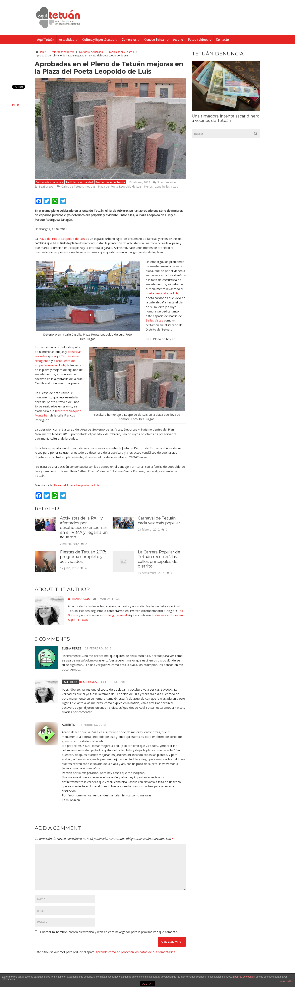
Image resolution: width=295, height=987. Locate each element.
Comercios (129, 39)
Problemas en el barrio (121, 52)
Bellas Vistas (154, 320)
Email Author (109, 599)
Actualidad (66, 39)
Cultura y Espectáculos (98, 39)
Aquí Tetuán (45, 39)
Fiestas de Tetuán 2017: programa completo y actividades (83, 557)
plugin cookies (286, 981)
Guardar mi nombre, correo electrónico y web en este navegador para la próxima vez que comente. (109, 932)
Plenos (148, 186)
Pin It (15, 104)
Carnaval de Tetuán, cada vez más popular (159, 520)
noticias (90, 186)
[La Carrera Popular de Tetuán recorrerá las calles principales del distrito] (123, 571)
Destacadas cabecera (62, 52)
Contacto (222, 39)
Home (42, 52)
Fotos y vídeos (198, 39)
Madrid (178, 39)
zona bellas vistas (166, 186)
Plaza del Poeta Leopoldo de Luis (119, 186)
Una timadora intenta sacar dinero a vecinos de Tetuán (225, 118)
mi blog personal (115, 615)
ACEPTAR (147, 984)
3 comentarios (166, 182)
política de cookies (244, 976)
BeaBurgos (46, 186)
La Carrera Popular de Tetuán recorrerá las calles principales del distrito (159, 559)
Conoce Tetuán (154, 39)
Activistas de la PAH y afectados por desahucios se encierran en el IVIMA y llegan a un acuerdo (84, 527)
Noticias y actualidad (91, 52)
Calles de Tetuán (72, 186)
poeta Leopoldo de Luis (162, 293)
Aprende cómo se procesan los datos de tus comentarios (135, 952)
